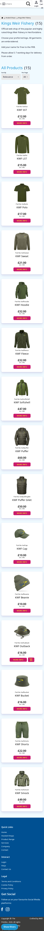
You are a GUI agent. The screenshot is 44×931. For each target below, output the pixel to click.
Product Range (7, 839)
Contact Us (6, 869)
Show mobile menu (4, 4)
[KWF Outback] (22, 631)
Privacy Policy (7, 888)
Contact (4, 850)
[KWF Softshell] (22, 388)
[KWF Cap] (22, 534)
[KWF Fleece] (22, 339)
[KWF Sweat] (22, 241)
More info (22, 123)
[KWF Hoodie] (22, 290)
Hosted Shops (11, 18)
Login (3, 862)
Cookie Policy (7, 885)
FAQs (3, 865)
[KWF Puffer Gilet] (22, 485)
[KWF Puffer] (22, 436)
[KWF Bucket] (22, 681)
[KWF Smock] (22, 778)
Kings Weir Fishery (24, 18)
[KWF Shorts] (22, 730)
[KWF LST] (22, 144)
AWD (41, 918)
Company (5, 846)
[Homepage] (2, 18)
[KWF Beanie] (22, 583)
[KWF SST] (22, 95)
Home (4, 832)
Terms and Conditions (11, 881)
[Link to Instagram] (7, 909)
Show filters (10, 926)
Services (5, 843)
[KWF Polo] (22, 193)
